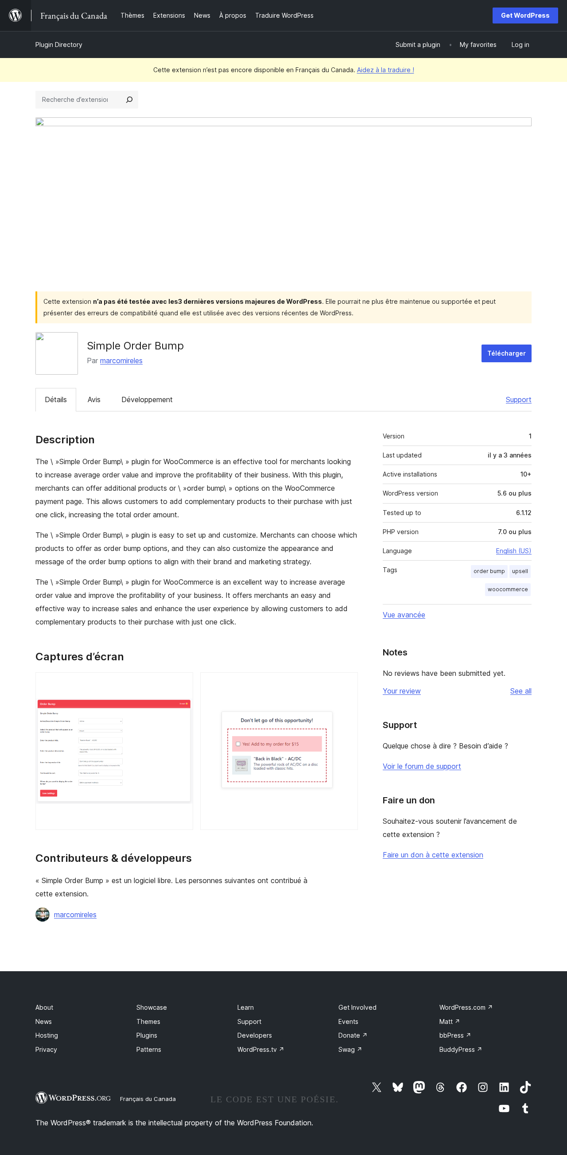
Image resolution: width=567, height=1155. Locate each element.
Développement (147, 399)
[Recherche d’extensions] (129, 100)
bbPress (455, 1035)
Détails (56, 399)
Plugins (146, 1035)
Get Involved (357, 1007)
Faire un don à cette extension (433, 854)
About (44, 1007)
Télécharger (506, 353)
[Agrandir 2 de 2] (346, 684)
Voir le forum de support (422, 766)
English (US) (514, 550)
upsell (520, 571)
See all (521, 690)
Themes (148, 1021)
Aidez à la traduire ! (385, 70)
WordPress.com (466, 1007)
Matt (449, 1021)
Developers (254, 1035)
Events (348, 1021)
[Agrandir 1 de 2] (181, 684)
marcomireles (121, 360)
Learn (245, 1007)
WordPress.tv (260, 1049)
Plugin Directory (58, 44)
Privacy (46, 1049)
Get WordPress (525, 15)
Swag (350, 1049)
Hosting (46, 1035)
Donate (353, 1035)
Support (519, 399)
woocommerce (508, 589)
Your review (402, 690)
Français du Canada (148, 1098)
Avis (94, 399)
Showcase (151, 1007)
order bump (489, 571)
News (43, 1021)
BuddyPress (460, 1049)
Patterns (148, 1049)
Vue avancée (404, 614)
